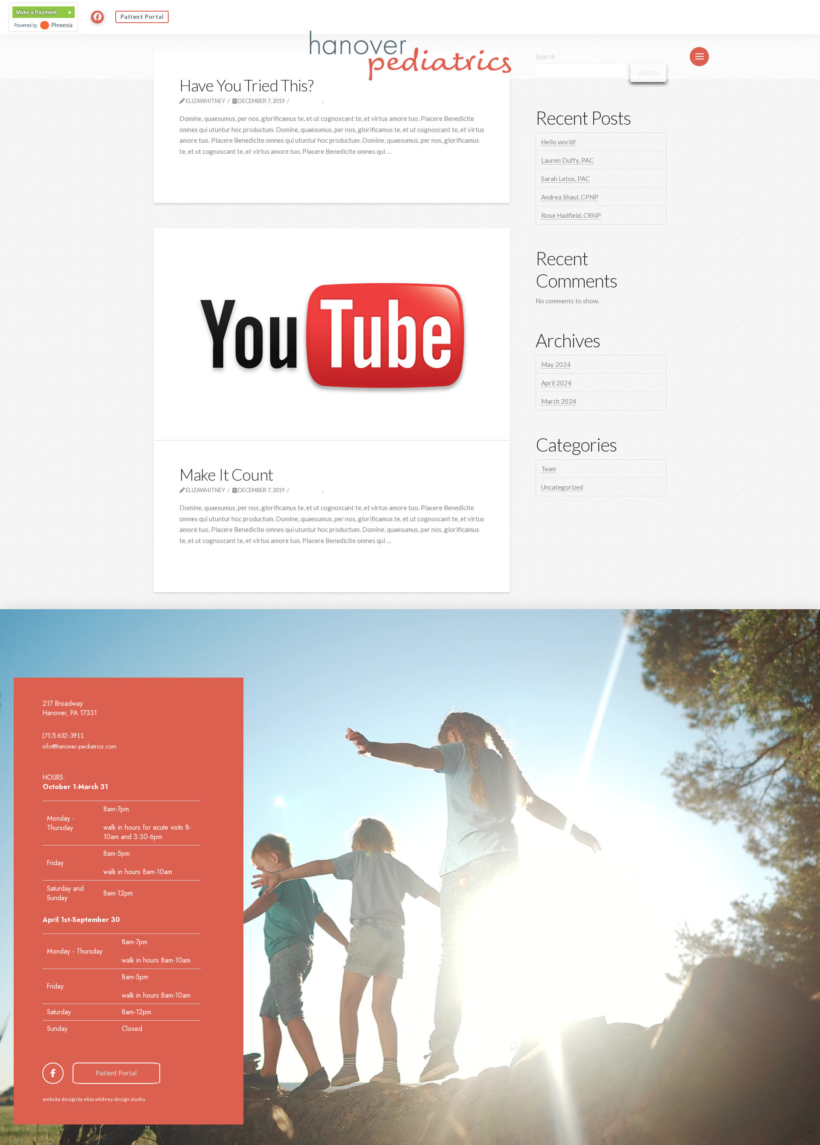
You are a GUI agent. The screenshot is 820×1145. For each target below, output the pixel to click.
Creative (309, 100)
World (338, 490)
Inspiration (345, 100)
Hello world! (558, 142)
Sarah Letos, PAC (565, 178)
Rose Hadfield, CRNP (571, 215)
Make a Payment (36, 12)
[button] (699, 56)
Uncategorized (562, 487)
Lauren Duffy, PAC (567, 160)
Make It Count (226, 474)
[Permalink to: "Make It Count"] (332, 334)
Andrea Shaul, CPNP (569, 197)
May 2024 (556, 364)
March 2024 (558, 401)
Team (548, 469)
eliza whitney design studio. (115, 1099)
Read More (200, 171)
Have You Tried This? (246, 85)
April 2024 (556, 383)
